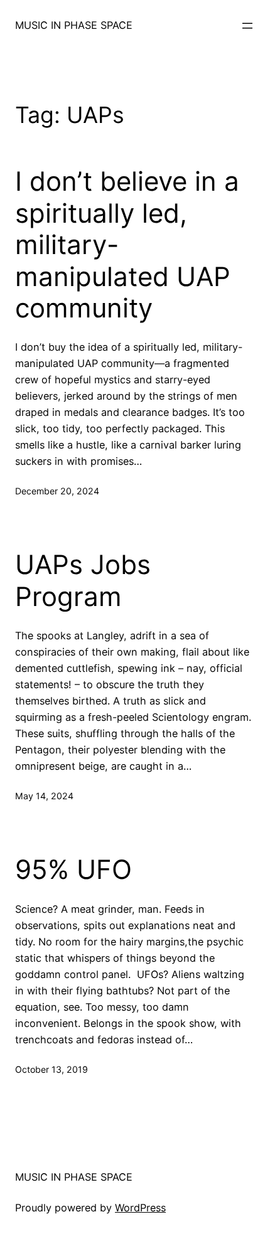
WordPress (140, 1207)
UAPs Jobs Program (83, 580)
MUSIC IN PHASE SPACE (73, 25)
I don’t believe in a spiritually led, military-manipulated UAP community (127, 245)
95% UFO (73, 869)
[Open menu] (247, 25)
